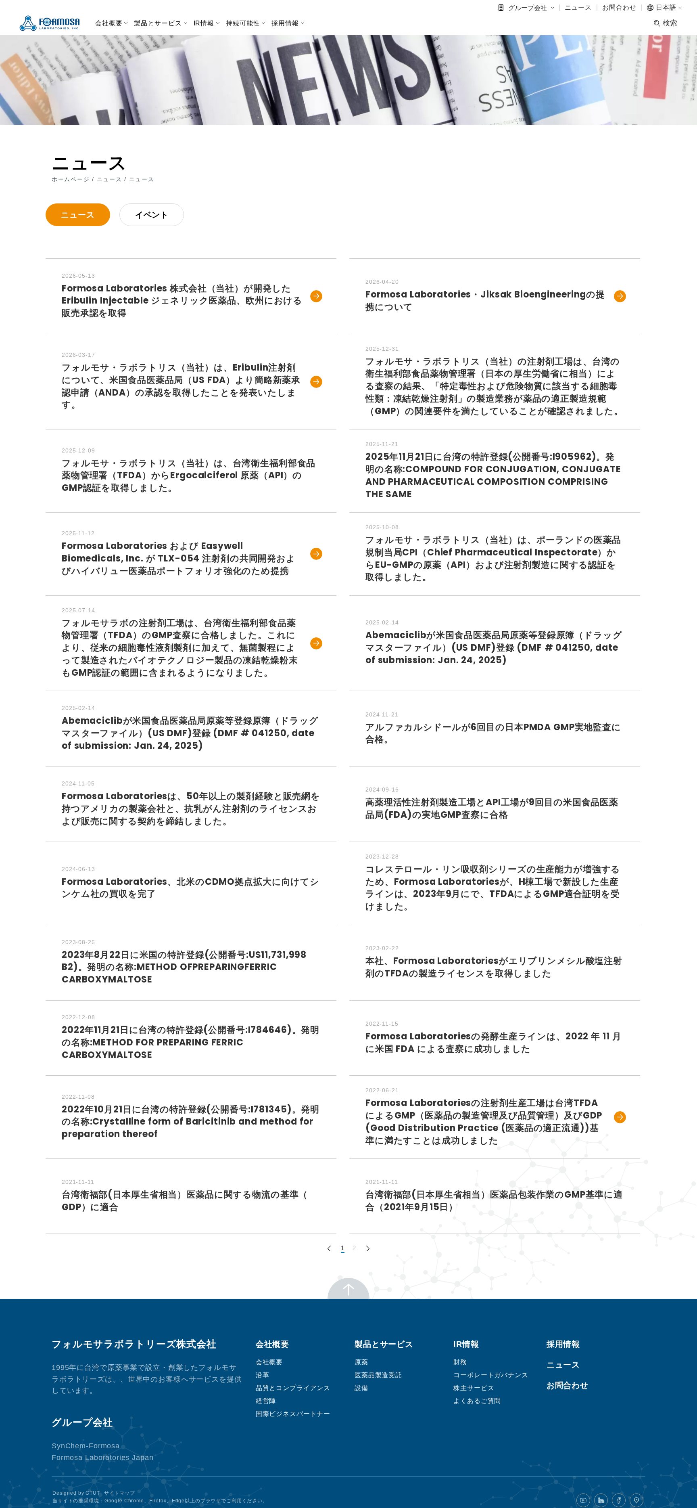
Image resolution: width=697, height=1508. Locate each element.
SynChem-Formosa (86, 1446)
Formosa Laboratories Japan (102, 1458)
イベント (152, 214)
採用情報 (284, 23)
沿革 (262, 1375)
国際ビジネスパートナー (293, 1413)
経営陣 (266, 1400)
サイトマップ (119, 1493)
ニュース (578, 7)
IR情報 (204, 23)
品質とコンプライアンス (293, 1387)
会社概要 (108, 23)
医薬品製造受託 (378, 1375)
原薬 (361, 1362)
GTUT (93, 1493)
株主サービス (473, 1387)
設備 (361, 1387)
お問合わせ (619, 7)
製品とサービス (158, 23)
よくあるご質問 (477, 1400)
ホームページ (72, 179)
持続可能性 (243, 23)
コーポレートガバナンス (490, 1375)
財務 (460, 1362)
